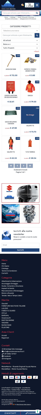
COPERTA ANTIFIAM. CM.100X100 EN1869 (10, 96)
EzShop (11, 403)
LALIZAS (5, 308)
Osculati (5, 303)
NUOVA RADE (6, 325)
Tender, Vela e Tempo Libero (12, 296)
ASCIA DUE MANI (11, 69)
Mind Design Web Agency (24, 404)
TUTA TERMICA (30, 152)
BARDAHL (5, 315)
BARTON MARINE (8, 320)
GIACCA (30, 95)
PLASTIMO (5, 327)
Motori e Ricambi (8, 293)
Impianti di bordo (8, 288)
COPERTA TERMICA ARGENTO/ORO (30, 70)
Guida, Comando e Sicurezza (12, 286)
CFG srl (4, 313)
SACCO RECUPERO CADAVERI (11, 123)
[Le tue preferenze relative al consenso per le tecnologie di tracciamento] (37, 411)
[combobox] (20, 13)
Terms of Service (13, 395)
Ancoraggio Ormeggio (10, 284)
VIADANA (5, 323)
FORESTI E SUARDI (8, 311)
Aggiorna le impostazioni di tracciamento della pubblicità (18, 391)
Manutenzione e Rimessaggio (12, 291)
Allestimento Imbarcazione (12, 281)
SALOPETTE (30, 126)
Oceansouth (6, 318)
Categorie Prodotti (20, 26)
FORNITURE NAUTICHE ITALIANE (13, 306)
